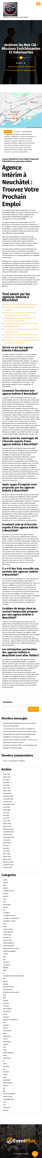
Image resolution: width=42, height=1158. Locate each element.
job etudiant (7, 1009)
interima (6, 1006)
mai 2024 (6, 848)
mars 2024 (6, 854)
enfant (5, 954)
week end (6, 1107)
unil (4, 1102)
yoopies (5, 1110)
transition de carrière (11, 152)
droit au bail (7, 940)
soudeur (6, 1072)
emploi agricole (8, 943)
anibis (5, 888)
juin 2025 (6, 813)
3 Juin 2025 (8, 131)
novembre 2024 (8, 832)
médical (22, 145)
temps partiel (28, 149)
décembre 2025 (8, 796)
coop (5, 926)
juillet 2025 (6, 810)
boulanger (7, 904)
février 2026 (7, 791)
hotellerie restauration (11, 992)
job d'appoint (15, 145)
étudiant (14, 143)
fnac (4, 970)
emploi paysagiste (9, 951)
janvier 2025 (7, 826)
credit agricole (8, 932)
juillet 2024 (7, 843)
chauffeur (6, 913)
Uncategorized (27, 131)
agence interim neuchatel (24, 134)
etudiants (6, 965)
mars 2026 (6, 788)
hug (4, 995)
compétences (15, 136)
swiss (5, 1077)
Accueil (19, 63)
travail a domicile (9, 1094)
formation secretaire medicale (13, 976)
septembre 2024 (8, 837)
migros (5, 1044)
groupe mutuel (8, 987)
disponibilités (8, 138)
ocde (4, 1050)
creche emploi (8, 929)
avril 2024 (6, 851)
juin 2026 (6, 780)
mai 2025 (6, 815)
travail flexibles (23, 152)
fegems (5, 968)
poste (5, 1055)
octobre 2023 (7, 867)
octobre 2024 (7, 834)
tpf (4, 1088)
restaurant (7, 1058)
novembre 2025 (8, 799)
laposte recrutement (10, 1020)
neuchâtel (27, 147)
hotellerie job (8, 989)
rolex (5, 1063)
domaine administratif (20, 138)
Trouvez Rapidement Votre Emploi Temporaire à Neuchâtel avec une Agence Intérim (20, 160)
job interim (7, 1011)
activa (5, 880)
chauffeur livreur (9, 915)
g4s (4, 978)
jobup (5, 1014)
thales (5, 1085)
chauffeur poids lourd (11, 918)
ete (4, 959)
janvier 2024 (7, 859)
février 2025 (7, 824)
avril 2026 (6, 785)
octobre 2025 (7, 802)
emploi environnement (11, 948)
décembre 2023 (8, 862)
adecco (5, 883)
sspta (17, 131)
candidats (7, 136)
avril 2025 (6, 818)
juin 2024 (6, 845)
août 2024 (6, 840)
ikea (4, 998)
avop (5, 899)
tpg (4, 1091)
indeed (5, 1000)
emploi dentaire (8, 946)
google (5, 984)
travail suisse (7, 1096)
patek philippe (8, 1053)
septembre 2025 (8, 804)
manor (5, 1039)
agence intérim (10, 134)
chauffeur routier (9, 921)
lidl (4, 1022)
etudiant (6, 962)
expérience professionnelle (26, 143)
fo (3, 973)
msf (4, 1047)
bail (4, 902)
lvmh (5, 1033)
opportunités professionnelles (13, 149)
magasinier (7, 1036)
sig (4, 1069)
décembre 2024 (8, 829)
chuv (5, 924)
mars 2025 (6, 821)
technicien (6, 1080)
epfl (4, 957)
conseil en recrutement (27, 136)
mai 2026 (6, 782)
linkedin (6, 1025)
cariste (5, 907)
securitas (6, 1066)
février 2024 (7, 856)
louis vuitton (7, 1031)
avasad (5, 893)
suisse (5, 1074)
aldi (4, 885)
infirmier (6, 1003)
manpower (7, 1042)
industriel (7, 145)
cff (4, 910)
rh (4, 1061)
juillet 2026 (7, 777)
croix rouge (7, 935)
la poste (6, 1017)
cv (35, 136)
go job (5, 981)
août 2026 (6, 774)
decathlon (6, 937)
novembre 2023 (8, 865)
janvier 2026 (7, 793)
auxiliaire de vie (8, 891)
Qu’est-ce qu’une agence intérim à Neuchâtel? (20, 304)
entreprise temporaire (18, 141)
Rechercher (7, 702)
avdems (5, 896)
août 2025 (6, 807)
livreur (5, 1028)
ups (4, 1105)
